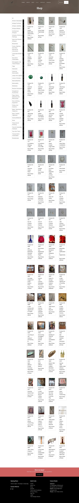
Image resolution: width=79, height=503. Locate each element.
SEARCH (49, 2)
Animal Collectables (18, 20)
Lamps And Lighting (18, 75)
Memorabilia (18, 83)
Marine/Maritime (18, 80)
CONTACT (42, 2)
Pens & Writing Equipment (18, 101)
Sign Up (32, 493)
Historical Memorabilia (18, 72)
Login (31, 495)
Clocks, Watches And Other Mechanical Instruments (18, 48)
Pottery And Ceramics (18, 105)
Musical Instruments (18, 88)
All (12, 18)
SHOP (33, 2)
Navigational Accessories (18, 91)
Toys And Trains (18, 131)
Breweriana (18, 43)
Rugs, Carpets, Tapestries (18, 114)
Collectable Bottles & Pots (18, 54)
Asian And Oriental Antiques (18, 40)
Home (31, 483)
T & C (37, 2)
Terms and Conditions (35, 490)
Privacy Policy (33, 491)
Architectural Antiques (18, 31)
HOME (23, 2)
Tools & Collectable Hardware (18, 127)
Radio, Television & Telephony (18, 110)
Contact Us (39, 474)
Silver (18, 120)
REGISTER (61, 2)
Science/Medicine (18, 117)
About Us (32, 485)
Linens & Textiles (18, 78)
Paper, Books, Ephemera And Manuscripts (18, 96)
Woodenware (18, 138)
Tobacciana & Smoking (18, 123)
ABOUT (28, 2)
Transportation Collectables (18, 134)
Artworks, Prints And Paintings (18, 36)
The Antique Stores (35, 496)
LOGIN (66, 2)
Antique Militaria (18, 28)
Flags (18, 66)
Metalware (18, 86)
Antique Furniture (18, 23)
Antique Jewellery (18, 26)
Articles (32, 488)
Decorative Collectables (18, 58)
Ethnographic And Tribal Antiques (18, 62)
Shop (31, 487)
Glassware (18, 68)
